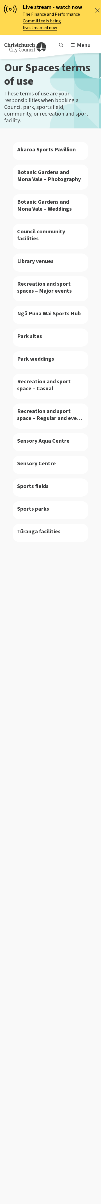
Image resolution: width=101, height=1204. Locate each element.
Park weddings (35, 359)
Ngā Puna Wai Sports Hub (49, 313)
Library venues (35, 261)
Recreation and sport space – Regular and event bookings (49, 415)
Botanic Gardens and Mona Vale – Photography (49, 176)
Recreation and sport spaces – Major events (44, 288)
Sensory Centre (36, 463)
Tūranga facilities (39, 531)
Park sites (29, 336)
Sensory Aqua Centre (43, 441)
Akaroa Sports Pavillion (46, 149)
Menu (84, 45)
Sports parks (33, 509)
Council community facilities (41, 235)
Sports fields (33, 486)
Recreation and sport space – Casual (44, 385)
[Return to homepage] (25, 47)
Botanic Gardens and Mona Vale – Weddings (44, 206)
